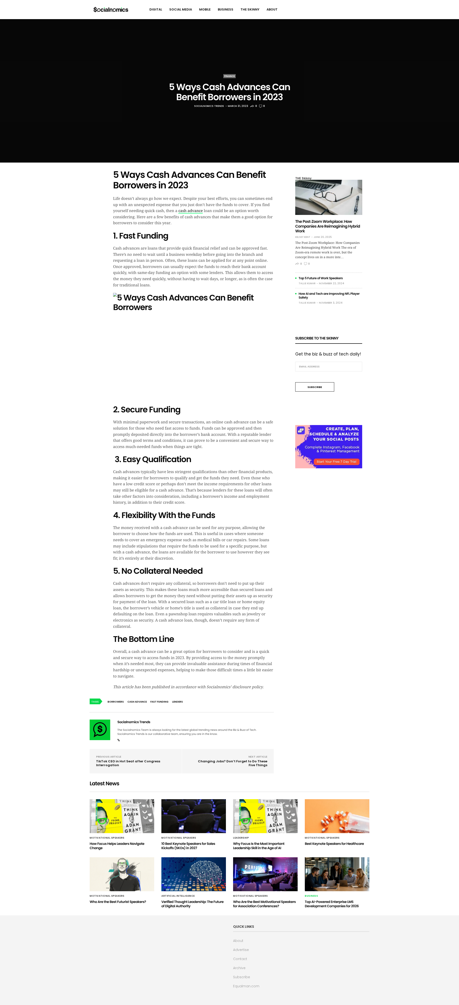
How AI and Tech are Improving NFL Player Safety (329, 295)
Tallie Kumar (307, 283)
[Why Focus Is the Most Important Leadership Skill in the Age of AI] (265, 816)
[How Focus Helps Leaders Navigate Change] (122, 816)
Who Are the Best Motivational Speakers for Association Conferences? (264, 903)
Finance (229, 76)
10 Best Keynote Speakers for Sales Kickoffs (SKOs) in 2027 (188, 845)
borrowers (116, 702)
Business (225, 9)
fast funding (159, 702)
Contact (240, 958)
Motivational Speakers (107, 838)
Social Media (180, 9)
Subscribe (241, 977)
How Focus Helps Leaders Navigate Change (117, 845)
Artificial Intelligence (178, 896)
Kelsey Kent (302, 237)
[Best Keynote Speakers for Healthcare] (337, 816)
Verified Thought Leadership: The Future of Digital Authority (192, 903)
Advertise (241, 949)
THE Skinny (249, 9)
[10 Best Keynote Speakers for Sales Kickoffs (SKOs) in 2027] (193, 816)
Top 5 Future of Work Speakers (321, 278)
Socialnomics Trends (209, 106)
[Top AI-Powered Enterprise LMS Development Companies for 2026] (337, 874)
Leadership (241, 838)
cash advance (190, 210)
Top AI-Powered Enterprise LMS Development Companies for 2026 (332, 903)
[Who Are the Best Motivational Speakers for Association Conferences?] (265, 874)
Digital (155, 9)
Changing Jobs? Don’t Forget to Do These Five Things (232, 763)
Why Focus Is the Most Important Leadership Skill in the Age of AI (258, 845)
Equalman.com (246, 986)
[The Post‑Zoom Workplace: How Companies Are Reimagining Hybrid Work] (328, 197)
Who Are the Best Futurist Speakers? (118, 901)
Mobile (205, 9)
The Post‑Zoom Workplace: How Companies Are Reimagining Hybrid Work (327, 226)
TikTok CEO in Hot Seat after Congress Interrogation (128, 763)
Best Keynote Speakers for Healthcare (334, 843)
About (272, 9)
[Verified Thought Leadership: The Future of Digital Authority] (193, 874)
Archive (239, 968)
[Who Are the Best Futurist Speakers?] (122, 874)
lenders (177, 702)
